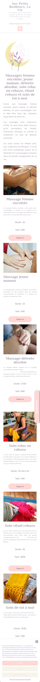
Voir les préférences (20, 675)
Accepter (20, 663)
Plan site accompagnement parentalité (20, 679)
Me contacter (37, 407)
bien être (11, 113)
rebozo (28, 143)
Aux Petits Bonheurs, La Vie (20, 7)
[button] (37, 642)
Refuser (20, 669)
